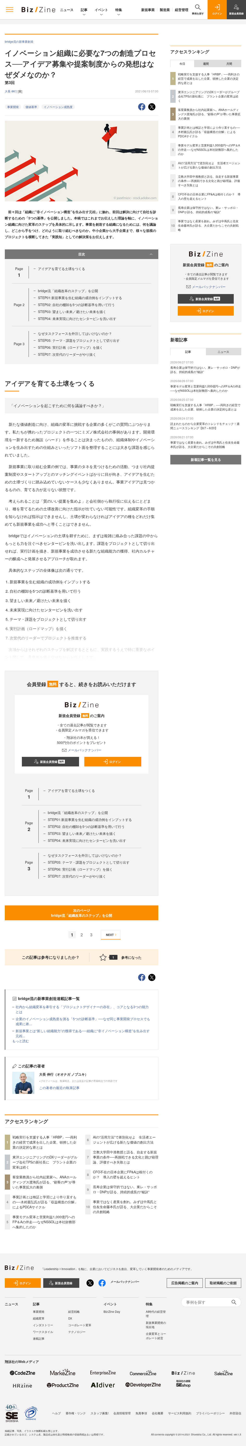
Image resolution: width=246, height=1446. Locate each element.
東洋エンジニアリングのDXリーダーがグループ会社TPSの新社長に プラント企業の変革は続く (44, 1162)
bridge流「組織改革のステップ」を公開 (68, 290)
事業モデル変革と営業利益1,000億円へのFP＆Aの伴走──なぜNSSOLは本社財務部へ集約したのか (43, 1221)
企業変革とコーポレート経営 (156, 1336)
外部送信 (235, 1413)
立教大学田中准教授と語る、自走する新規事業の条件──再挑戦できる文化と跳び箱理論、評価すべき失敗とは (125, 1157)
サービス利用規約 (179, 1413)
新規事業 (148, 9)
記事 (84, 9)
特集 (118, 9)
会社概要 (157, 1413)
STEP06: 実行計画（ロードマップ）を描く (70, 347)
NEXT (110, 935)
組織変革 (38, 1318)
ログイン (115, 761)
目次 (81, 254)
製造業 (165, 9)
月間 (229, 63)
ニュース (67, 9)
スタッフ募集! (100, 1413)
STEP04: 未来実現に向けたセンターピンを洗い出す (77, 318)
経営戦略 (74, 1311)
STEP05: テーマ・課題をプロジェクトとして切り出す (79, 340)
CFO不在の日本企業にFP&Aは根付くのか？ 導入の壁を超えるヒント (123, 1174)
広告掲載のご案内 (184, 1282)
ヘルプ (56, 1413)
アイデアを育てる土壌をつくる (61, 268)
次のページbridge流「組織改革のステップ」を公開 (81, 913)
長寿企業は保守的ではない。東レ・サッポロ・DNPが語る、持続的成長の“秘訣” (125, 1189)
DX (70, 1318)
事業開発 (13, 107)
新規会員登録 (52, 761)
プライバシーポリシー (210, 1413)
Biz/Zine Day (112, 1311)
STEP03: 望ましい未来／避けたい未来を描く (72, 311)
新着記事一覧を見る (206, 459)
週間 (206, 63)
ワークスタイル (43, 1332)
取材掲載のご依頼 (223, 1282)
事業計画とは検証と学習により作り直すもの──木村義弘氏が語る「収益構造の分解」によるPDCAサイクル (45, 1201)
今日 (182, 63)
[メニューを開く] (9, 9)
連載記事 (38, 1338)
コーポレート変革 (79, 1325)
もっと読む (20, 1040)
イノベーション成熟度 (58, 107)
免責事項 (141, 1413)
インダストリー (43, 1325)
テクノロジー (77, 1332)
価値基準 (31, 107)
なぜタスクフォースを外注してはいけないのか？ (75, 333)
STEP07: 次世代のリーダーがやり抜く (67, 354)
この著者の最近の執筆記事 (59, 1087)
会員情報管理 (122, 1413)
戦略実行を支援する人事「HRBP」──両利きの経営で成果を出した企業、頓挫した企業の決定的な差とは (44, 1142)
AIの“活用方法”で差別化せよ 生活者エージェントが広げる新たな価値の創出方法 (124, 1140)
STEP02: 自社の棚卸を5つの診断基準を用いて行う (76, 304)
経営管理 (181, 9)
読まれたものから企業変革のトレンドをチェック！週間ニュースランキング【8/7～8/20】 (205, 426)
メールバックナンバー (84, 749)
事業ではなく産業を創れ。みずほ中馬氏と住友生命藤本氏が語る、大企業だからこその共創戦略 (125, 1206)
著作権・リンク (76, 1413)
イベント (101, 9)
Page (19, 304)
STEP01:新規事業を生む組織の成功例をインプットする (80, 297)
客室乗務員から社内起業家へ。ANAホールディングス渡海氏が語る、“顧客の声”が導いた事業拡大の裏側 (44, 1182)
